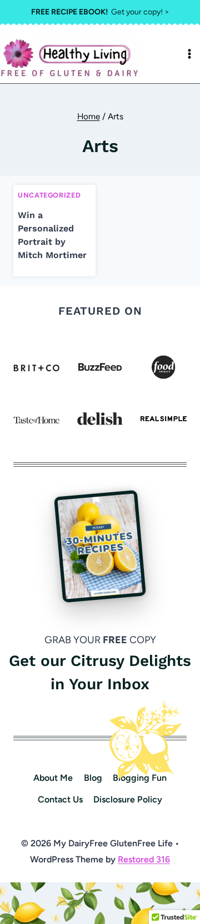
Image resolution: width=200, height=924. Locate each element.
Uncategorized (49, 195)
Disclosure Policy (127, 799)
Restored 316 (144, 859)
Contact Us (60, 799)
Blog (93, 777)
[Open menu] (189, 54)
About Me (53, 777)
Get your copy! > (100, 12)
